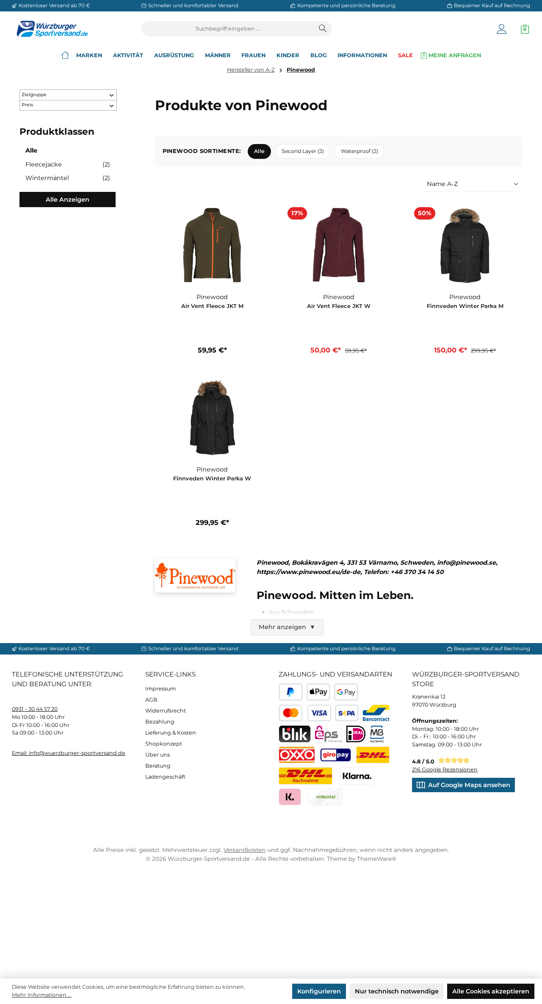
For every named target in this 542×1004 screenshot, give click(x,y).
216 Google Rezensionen (445, 769)
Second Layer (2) (303, 151)
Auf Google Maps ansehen (469, 785)
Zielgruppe (34, 94)
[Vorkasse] (326, 797)
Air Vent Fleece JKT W (339, 305)
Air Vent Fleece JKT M (212, 305)
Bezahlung (159, 721)
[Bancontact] (376, 713)
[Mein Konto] (501, 29)
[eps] (328, 734)
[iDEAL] (356, 734)
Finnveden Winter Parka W (212, 478)
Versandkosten (244, 849)
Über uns (157, 755)
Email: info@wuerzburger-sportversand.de (68, 753)
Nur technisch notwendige (397, 991)
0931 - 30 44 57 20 (35, 709)
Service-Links (170, 674)
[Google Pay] (346, 692)
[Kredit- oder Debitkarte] (305, 713)
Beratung (158, 766)
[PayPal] (291, 692)
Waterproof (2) (359, 151)
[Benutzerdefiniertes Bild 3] (335, 755)
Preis (27, 105)
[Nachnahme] (305, 776)
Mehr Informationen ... (42, 995)
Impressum (160, 688)
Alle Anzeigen (67, 199)
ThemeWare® (376, 858)
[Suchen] (323, 28)
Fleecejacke (67, 164)
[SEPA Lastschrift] (347, 713)
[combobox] (228, 28)
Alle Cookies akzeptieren (490, 991)
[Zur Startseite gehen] (50, 29)
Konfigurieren (319, 991)
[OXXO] (297, 755)
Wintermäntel (67, 178)
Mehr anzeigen (287, 627)
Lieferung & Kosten (170, 732)
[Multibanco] (377, 734)
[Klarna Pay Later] (290, 797)
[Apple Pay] (319, 692)
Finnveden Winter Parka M (465, 305)
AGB (151, 699)
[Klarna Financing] (357, 776)
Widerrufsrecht (165, 710)
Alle (31, 150)
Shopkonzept (163, 744)
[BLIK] (295, 734)
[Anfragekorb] (523, 29)
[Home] (65, 55)
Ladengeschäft (165, 777)
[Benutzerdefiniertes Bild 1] (373, 755)
